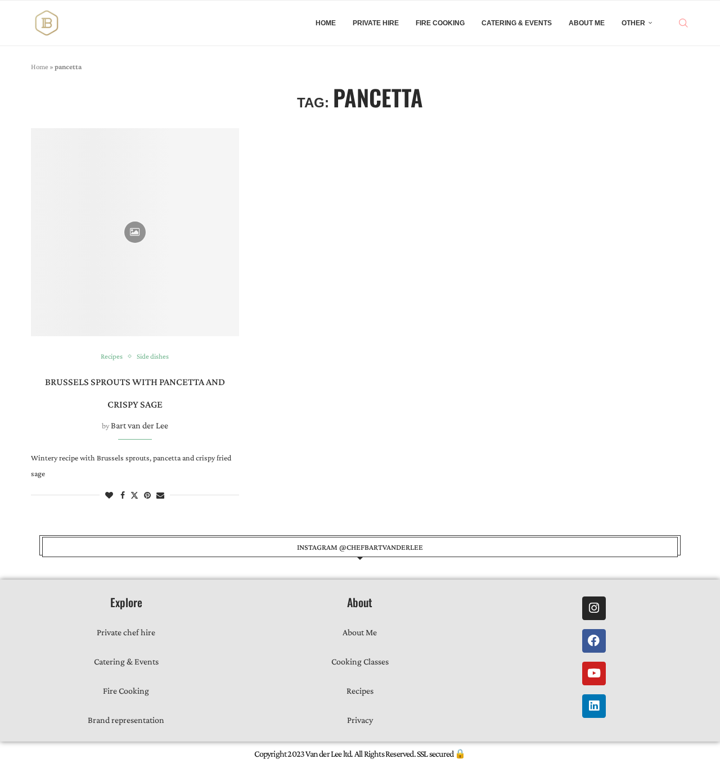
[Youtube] (594, 673)
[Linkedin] (594, 706)
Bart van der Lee (139, 425)
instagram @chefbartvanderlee (360, 547)
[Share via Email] (160, 495)
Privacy (360, 720)
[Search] (683, 23)
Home (326, 23)
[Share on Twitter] (134, 495)
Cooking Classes (360, 661)
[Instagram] (594, 608)
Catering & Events (517, 23)
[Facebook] (594, 641)
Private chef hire (126, 632)
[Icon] (135, 232)
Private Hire (376, 23)
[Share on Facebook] (122, 495)
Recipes (360, 690)
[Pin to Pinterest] (147, 495)
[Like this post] (109, 495)
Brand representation (126, 720)
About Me (587, 23)
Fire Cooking (440, 23)
